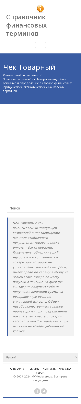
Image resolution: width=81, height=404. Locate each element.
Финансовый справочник (20, 75)
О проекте (17, 368)
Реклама (33, 368)
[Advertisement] (40, 146)
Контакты (49, 368)
